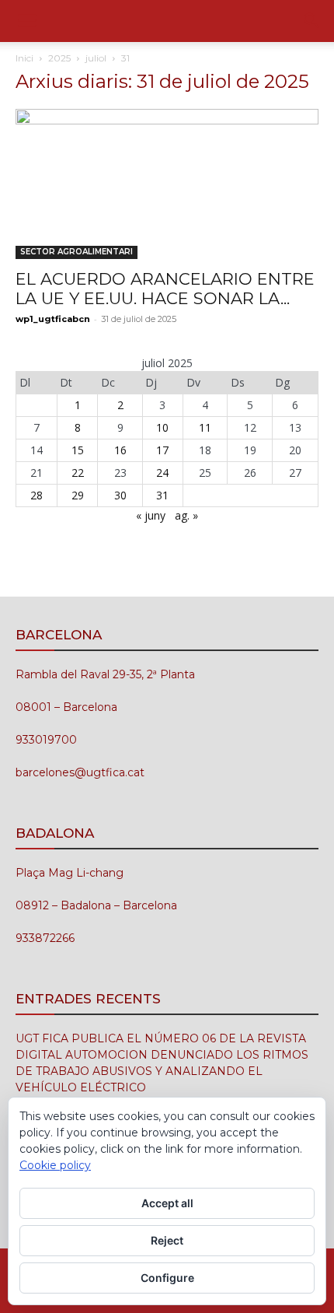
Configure (167, 1277)
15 (77, 450)
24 (162, 472)
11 (205, 427)
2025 (59, 58)
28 (36, 495)
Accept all (167, 1203)
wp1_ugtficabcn (53, 318)
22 (77, 472)
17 (162, 450)
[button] (26, 21)
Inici (24, 58)
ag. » (186, 515)
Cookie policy (55, 1165)
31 (162, 495)
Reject (167, 1240)
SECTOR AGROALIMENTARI (76, 252)
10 (162, 427)
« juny (150, 515)
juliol (95, 58)
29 (77, 495)
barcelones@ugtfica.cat (80, 772)
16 (120, 450)
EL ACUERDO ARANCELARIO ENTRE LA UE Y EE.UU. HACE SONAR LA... (165, 288)
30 (120, 495)
